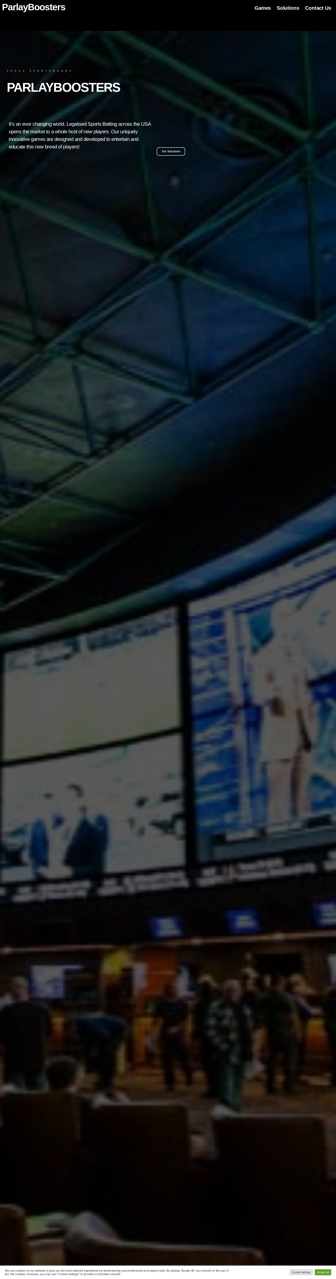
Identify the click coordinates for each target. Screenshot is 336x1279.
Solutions (288, 8)
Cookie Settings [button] (301, 1272)
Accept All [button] (323, 1272)
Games (263, 8)
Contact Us (318, 8)
